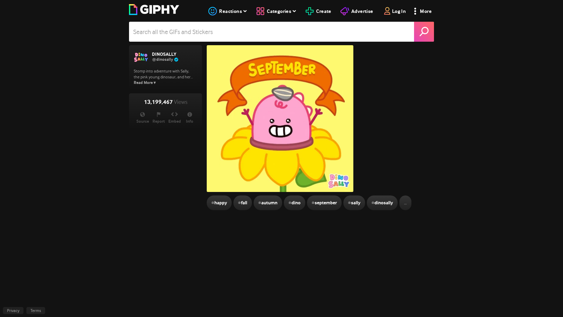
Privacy (13, 310)
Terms (35, 310)
